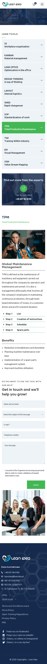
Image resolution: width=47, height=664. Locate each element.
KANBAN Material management (15, 57)
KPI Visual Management (14, 151)
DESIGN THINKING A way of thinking (13, 80)
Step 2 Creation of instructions (24, 319)
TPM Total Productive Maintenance (20, 127)
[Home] (16, 558)
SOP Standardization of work (17, 116)
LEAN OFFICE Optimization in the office (17, 68)
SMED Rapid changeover (13, 104)
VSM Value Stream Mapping (16, 163)
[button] (44, 246)
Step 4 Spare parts (17, 330)
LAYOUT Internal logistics (13, 92)
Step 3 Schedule (16, 324)
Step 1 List (13, 313)
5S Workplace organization (16, 45)
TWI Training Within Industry (16, 139)
